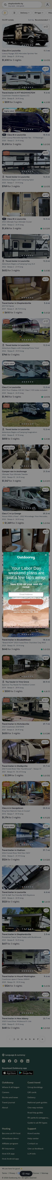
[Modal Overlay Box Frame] (26, 590)
